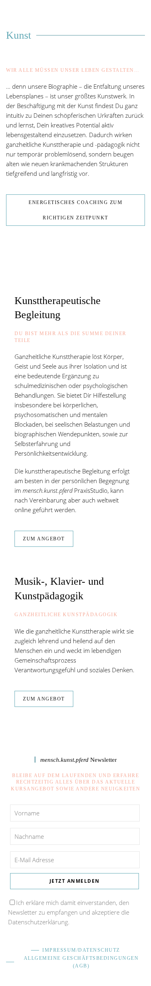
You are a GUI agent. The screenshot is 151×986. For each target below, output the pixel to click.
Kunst (18, 35)
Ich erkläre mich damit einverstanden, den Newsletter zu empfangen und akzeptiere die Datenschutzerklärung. (68, 912)
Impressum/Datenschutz (81, 950)
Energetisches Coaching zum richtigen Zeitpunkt (75, 210)
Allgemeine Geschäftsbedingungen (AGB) (81, 962)
